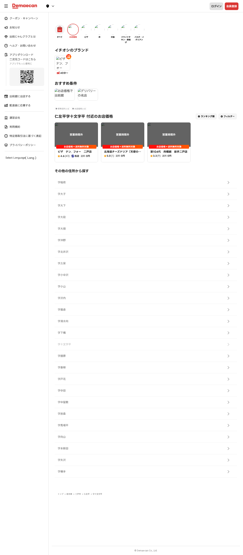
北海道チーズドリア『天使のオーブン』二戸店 (122, 154)
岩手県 (69, 494)
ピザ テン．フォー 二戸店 (75, 152)
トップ (60, 494)
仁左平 (87, 494)
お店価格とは (80, 108)
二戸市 (78, 494)
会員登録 (231, 6)
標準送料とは (63, 108)
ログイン (216, 6)
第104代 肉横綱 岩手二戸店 (168, 152)
